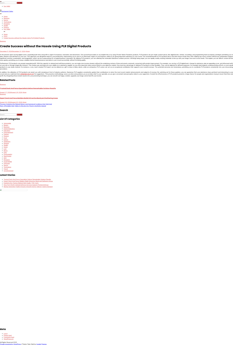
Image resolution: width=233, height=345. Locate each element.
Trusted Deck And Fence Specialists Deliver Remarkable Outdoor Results (28, 88)
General (6, 143)
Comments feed (9, 337)
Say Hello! (7, 6)
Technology (7, 22)
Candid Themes (41, 344)
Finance (6, 27)
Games (6, 140)
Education (7, 130)
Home (6, 16)
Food (5, 138)
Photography (8, 154)
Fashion (6, 134)
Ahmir (28, 51)
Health (6, 25)
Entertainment (8, 132)
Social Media (8, 161)
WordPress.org (8, 339)
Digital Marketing (9, 129)
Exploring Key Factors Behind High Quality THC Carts (21, 183)
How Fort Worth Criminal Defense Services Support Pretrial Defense (26, 185)
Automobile (7, 123)
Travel (6, 169)
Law (5, 149)
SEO (5, 158)
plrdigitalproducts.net (27, 74)
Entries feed (8, 335)
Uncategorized (8, 171)
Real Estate (7, 156)
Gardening (7, 141)
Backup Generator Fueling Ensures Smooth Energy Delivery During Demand (28, 187)
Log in (6, 333)
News (6, 151)
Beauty (6, 125)
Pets (5, 152)
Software (7, 163)
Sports (6, 20)
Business (6, 18)
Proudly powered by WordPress (10, 344)
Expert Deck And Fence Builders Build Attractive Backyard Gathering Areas (29, 98)
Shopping (7, 24)
